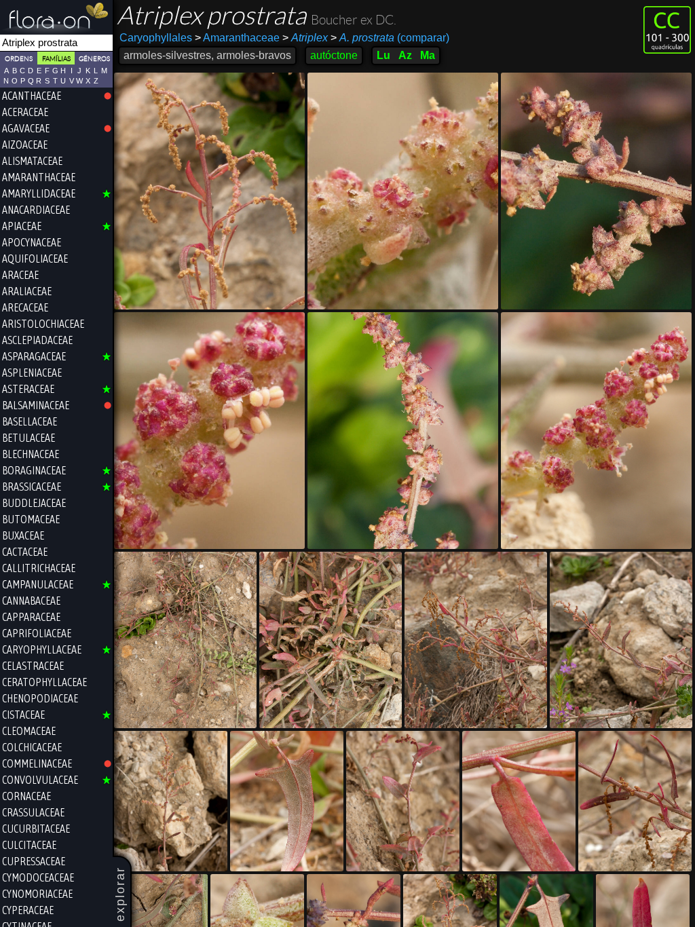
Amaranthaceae (237, 37)
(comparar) (390, 37)
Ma (427, 55)
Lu (383, 55)
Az (405, 55)
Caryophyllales (155, 37)
